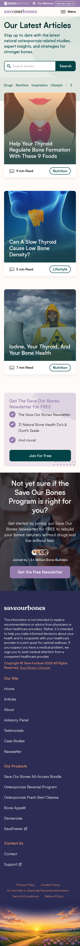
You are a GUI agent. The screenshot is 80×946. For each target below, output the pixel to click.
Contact (10, 853)
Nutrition (22, 85)
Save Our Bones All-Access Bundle (32, 776)
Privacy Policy (25, 884)
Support (11, 864)
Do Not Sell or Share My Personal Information (38, 890)
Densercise (13, 818)
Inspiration (40, 85)
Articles (10, 699)
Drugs (8, 85)
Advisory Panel (16, 720)
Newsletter (13, 751)
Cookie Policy (50, 884)
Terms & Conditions (26, 896)
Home (9, 688)
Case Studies (14, 741)
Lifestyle (56, 85)
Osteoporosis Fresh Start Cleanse (31, 797)
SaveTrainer (14, 828)
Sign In (65, 3)
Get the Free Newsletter (40, 572)
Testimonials (14, 730)
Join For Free (40, 455)
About (9, 709)
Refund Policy (54, 896)
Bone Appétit (15, 807)
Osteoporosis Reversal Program (30, 787)
